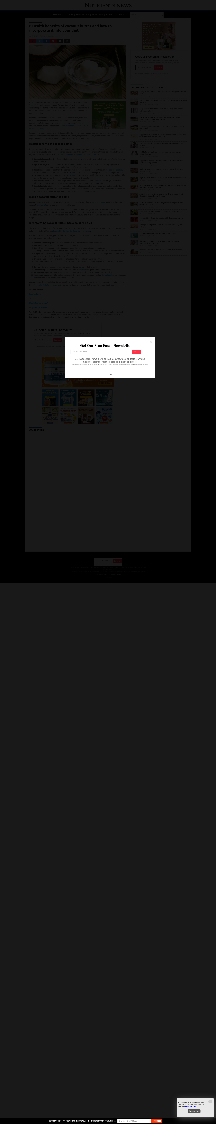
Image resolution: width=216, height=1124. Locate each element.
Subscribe (157, 1121)
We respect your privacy (98, 364)
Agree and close (194, 1111)
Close (110, 374)
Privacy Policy (190, 1106)
